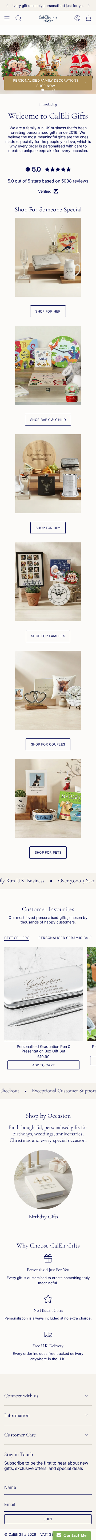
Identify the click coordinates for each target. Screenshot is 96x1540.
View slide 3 (53, 90)
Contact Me (74, 1535)
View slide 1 (42, 90)
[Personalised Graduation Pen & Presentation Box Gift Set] (43, 994)
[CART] (88, 18)
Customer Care (20, 1435)
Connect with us (21, 1396)
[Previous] (6, 5)
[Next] (89, 5)
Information (17, 1415)
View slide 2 (48, 90)
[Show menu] (7, 18)
